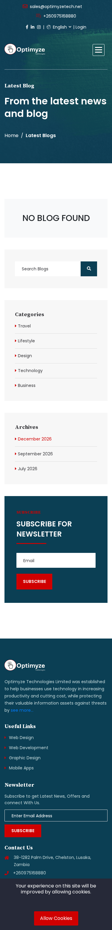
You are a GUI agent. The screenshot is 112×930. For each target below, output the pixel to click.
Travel (24, 326)
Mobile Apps (21, 768)
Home (11, 135)
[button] (99, 50)
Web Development (28, 748)
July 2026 (27, 469)
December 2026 (35, 439)
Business (27, 385)
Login (81, 27)
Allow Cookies (56, 918)
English (59, 27)
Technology (30, 371)
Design (25, 356)
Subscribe (22, 831)
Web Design (21, 738)
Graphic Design (25, 758)
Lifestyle (26, 341)
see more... (22, 710)
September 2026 (35, 454)
